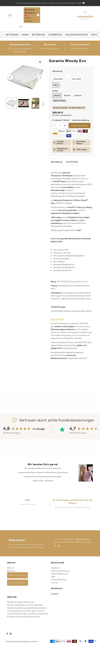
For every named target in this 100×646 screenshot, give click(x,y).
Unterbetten (55, 34)
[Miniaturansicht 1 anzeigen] (11, 103)
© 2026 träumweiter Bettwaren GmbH (21, 641)
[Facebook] (54, 546)
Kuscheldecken (73, 34)
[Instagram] (59, 546)
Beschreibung (56, 162)
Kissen (25, 34)
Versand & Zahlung (58, 579)
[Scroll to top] (95, 641)
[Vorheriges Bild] (10, 77)
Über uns (11, 568)
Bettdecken (12, 34)
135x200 (57, 95)
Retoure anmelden (17, 575)
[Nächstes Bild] (40, 77)
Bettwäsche (38, 34)
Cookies (54, 582)
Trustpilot (55, 593)
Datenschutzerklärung (60, 570)
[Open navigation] (15, 15)
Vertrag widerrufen (17, 582)
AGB (53, 576)
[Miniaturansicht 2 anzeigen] (23, 103)
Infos (94, 34)
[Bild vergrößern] (40, 62)
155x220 (67, 95)
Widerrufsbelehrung (59, 573)
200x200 (77, 95)
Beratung (11, 570)
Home (85, 34)
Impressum (55, 568)
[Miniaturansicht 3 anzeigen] (35, 103)
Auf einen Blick (72, 161)
